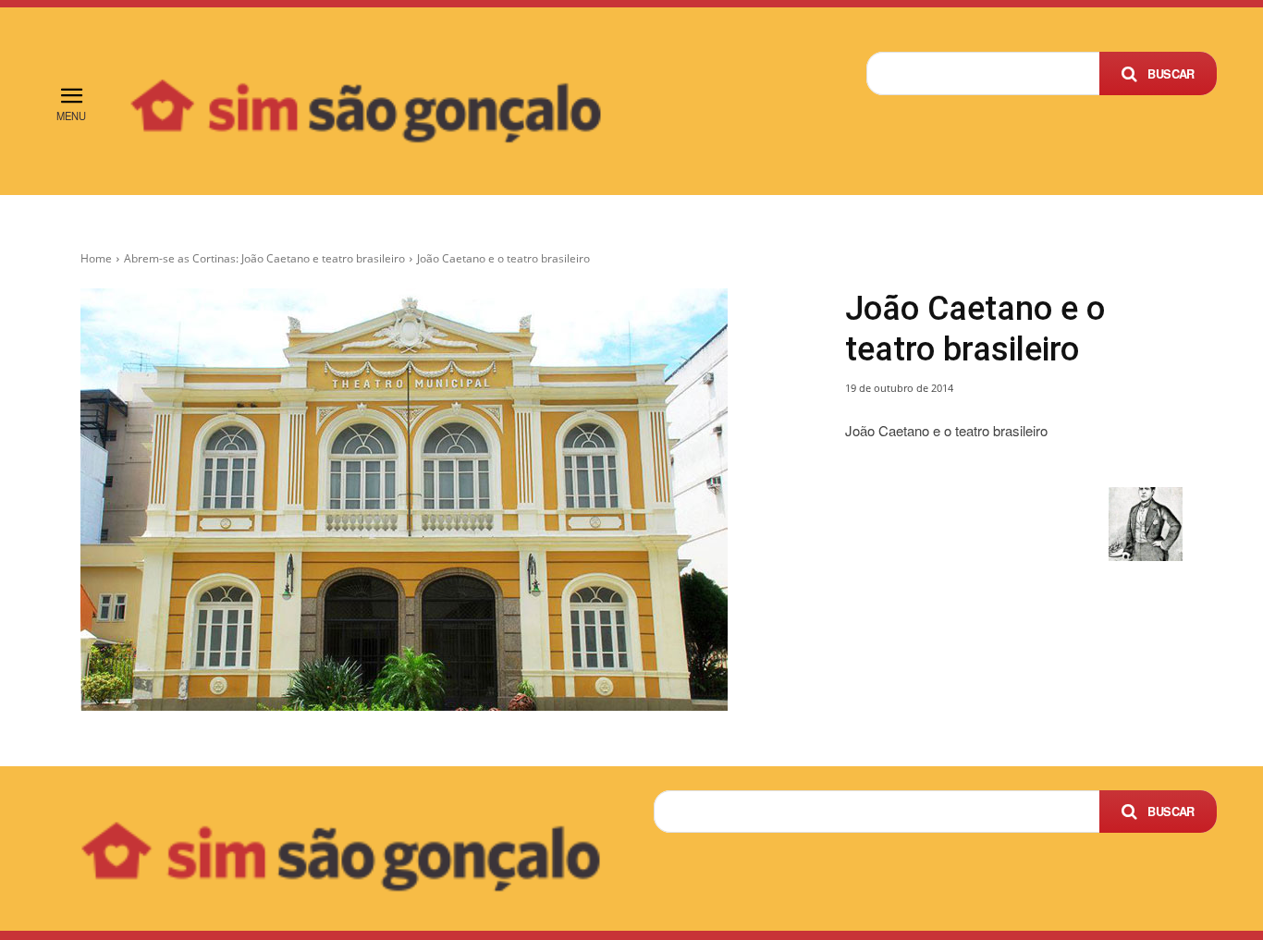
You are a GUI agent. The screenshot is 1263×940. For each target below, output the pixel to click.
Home (96, 258)
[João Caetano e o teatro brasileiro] (440, 499)
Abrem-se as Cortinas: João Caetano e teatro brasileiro (264, 258)
